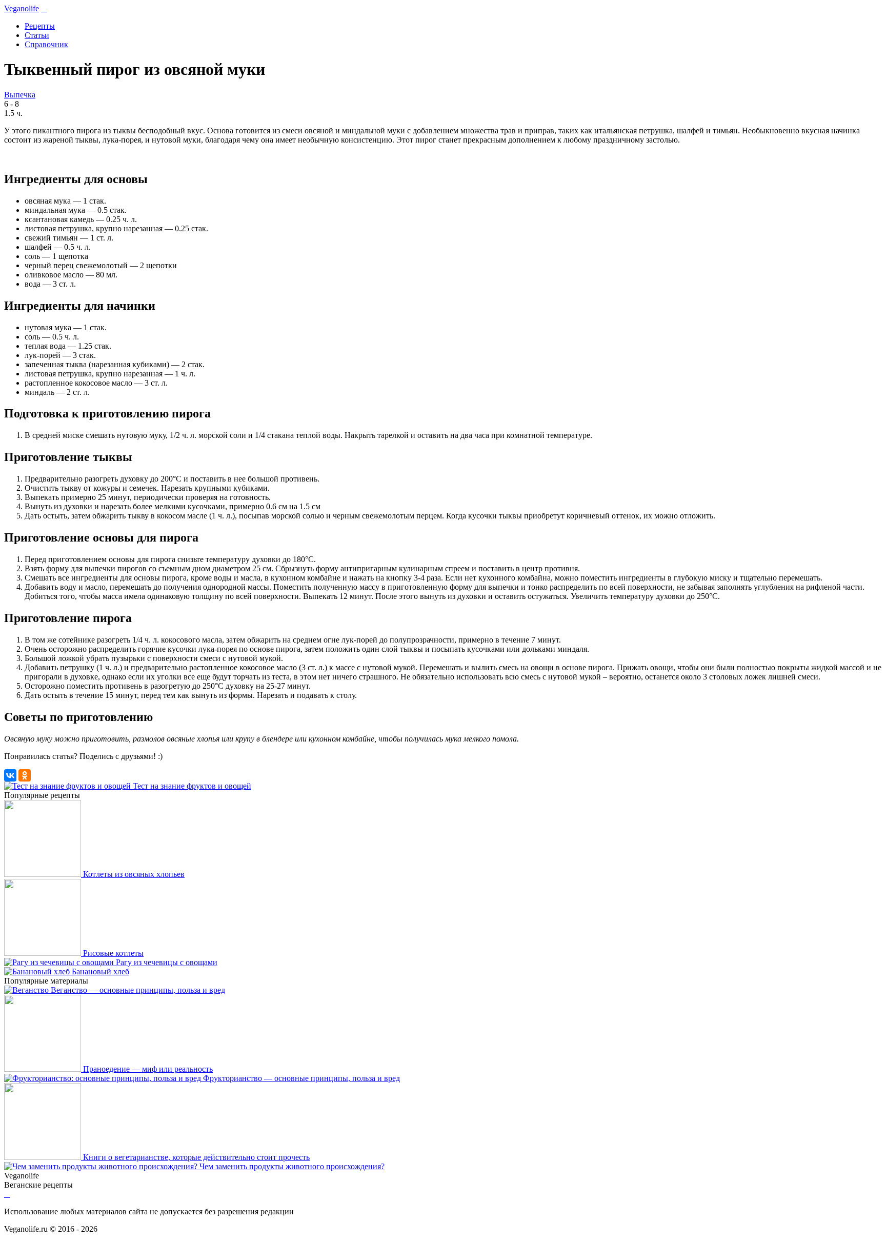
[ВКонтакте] (10, 775)
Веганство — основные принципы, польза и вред (138, 990)
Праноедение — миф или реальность (148, 1069)
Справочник (46, 44)
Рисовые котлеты (113, 953)
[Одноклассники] (24, 775)
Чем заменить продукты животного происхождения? (292, 1166)
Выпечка (19, 94)
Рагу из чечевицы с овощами (166, 962)
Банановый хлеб (100, 971)
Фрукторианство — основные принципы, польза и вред (301, 1078)
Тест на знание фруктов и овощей (192, 786)
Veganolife (21, 8)
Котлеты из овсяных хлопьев (134, 874)
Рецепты (40, 26)
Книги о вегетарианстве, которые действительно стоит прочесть (196, 1157)
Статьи (37, 35)
